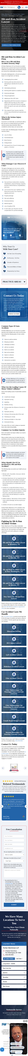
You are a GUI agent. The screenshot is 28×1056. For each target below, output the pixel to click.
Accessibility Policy (8, 1041)
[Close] (27, 3)
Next (25, 768)
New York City (7, 968)
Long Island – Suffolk (9, 963)
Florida (5, 981)
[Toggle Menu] (26, 7)
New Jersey (6, 986)
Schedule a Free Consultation (11, 45)
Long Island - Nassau (9, 943)
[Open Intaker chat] (12, 1055)
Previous (2, 768)
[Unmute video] (18, 1036)
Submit (14, 904)
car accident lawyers (8, 616)
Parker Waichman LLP (6, 14)
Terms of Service (7, 1048)
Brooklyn (5, 977)
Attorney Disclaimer (8, 1043)
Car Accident (4, 15)
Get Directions (8, 958)
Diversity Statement (7, 1046)
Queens (5, 972)
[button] (22, 7)
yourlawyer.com (9, 883)
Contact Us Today (14, 313)
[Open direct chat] (24, 1021)
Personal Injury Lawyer (18, 14)
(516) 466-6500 (7, 606)
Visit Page (18, 958)
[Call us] (19, 7)
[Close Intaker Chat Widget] (26, 1021)
